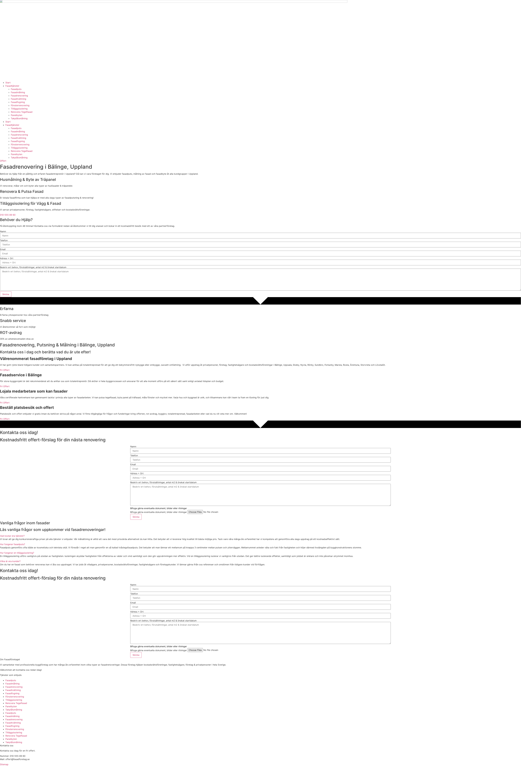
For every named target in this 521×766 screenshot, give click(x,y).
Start (8, 82)
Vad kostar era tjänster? (12, 535)
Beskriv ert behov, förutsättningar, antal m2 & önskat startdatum (33, 267)
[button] (260, 535)
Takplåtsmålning (19, 118)
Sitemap (4, 764)
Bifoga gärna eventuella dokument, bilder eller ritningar (158, 512)
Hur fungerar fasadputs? (12, 544)
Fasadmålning (18, 92)
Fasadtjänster (12, 85)
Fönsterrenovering (20, 105)
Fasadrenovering (19, 95)
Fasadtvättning (18, 98)
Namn (3, 231)
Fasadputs (16, 89)
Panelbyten (16, 115)
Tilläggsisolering (19, 108)
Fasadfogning (18, 102)
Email (3, 249)
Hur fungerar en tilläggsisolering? (17, 552)
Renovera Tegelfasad (21, 112)
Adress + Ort (6, 258)
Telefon (4, 240)
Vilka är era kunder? (10, 561)
